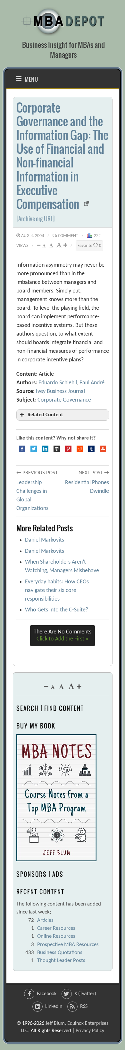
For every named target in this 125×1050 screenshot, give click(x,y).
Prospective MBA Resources (68, 944)
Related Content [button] (45, 415)
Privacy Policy (90, 1030)
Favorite (89, 245)
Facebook (46, 993)
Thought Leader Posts (61, 960)
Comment (68, 235)
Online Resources (56, 936)
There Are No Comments (62, 635)
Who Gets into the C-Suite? (56, 610)
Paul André (91, 383)
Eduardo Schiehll (57, 383)
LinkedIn (53, 1006)
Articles (45, 920)
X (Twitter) (85, 993)
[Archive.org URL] (35, 219)
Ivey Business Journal (60, 391)
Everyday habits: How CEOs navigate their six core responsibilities (57, 590)
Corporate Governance (64, 400)
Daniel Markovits (44, 540)
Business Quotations (59, 952)
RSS (84, 1006)
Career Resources (56, 928)
